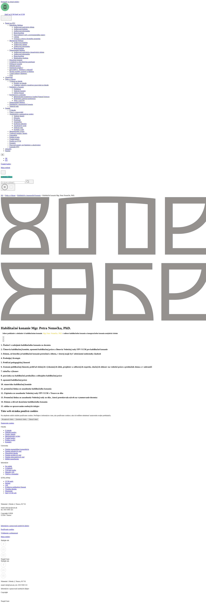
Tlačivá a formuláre (11, 474)
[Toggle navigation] (6, 18)
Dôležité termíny (15, 66)
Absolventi (9, 77)
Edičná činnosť (19, 93)
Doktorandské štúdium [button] (17, 50)
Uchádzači (8, 468)
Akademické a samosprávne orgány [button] (21, 114)
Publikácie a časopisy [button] (16, 87)
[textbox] (103, 260)
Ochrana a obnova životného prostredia (27, 39)
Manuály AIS (9, 472)
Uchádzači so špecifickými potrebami (22, 62)
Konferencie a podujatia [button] (17, 95)
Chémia (16, 37)
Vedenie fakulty (19, 116)
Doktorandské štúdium (17, 102)
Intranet (7, 483)
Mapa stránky (5, 537)
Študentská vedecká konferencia (25, 99)
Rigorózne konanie (15, 60)
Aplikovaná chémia (20, 44)
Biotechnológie (19, 33)
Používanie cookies (7, 529)
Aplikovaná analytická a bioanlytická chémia (29, 52)
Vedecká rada (14, 106)
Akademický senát (20, 126)
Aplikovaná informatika (22, 31)
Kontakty (12, 143)
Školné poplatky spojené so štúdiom (21, 71)
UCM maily (9, 481)
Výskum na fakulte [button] (15, 81)
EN (6, 160)
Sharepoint (8, 491)
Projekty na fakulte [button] (20, 83)
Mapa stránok (5, 168)
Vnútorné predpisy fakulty (18, 133)
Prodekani (17, 120)
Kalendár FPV (14, 147)
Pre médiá (8, 466)
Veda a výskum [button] (10, 79)
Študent (7, 151)
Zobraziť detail (33, 419)
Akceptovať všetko (8, 419)
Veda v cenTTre (19, 100)
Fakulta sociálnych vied (13, 455)
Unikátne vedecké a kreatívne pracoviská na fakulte (31, 85)
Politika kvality (14, 137)
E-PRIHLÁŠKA (6, 177)
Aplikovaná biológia (21, 29)
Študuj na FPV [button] (10, 23)
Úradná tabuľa (14, 139)
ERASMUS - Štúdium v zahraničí (21, 70)
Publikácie (17, 89)
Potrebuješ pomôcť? (16, 68)
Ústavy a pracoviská (16, 112)
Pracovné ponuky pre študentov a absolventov (25, 145)
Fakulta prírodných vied (13, 451)
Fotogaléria (13, 135)
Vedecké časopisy (20, 91)
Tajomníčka (18, 122)
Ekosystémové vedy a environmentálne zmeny (29, 35)
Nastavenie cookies (7, 423)
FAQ (11, 75)
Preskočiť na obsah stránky (10, 2)
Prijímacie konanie (15, 64)
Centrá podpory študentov (18, 73)
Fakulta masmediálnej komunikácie (17, 449)
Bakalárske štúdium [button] (16, 25)
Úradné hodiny (6, 164)
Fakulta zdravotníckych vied (14, 457)
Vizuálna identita (11, 489)
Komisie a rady (19, 129)
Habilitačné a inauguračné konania (21, 104)
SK (6, 158)
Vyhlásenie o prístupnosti (9, 533)
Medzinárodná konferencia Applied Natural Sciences (31, 97)
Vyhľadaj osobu (10, 470)
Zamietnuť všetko (21, 419)
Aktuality (8, 149)
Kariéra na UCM (15, 141)
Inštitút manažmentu (12, 459)
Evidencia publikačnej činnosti (15, 487)
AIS (6, 485)
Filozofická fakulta (11, 453)
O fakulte (12, 110)
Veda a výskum (10, 195)
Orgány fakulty (10, 434)
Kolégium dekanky (20, 124)
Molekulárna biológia (21, 58)
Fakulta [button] (7, 108)
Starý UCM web (10, 493)
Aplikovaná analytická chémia (24, 27)
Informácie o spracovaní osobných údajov (15, 526)
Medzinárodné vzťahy (16, 131)
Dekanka (17, 118)
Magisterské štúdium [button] (16, 41)
